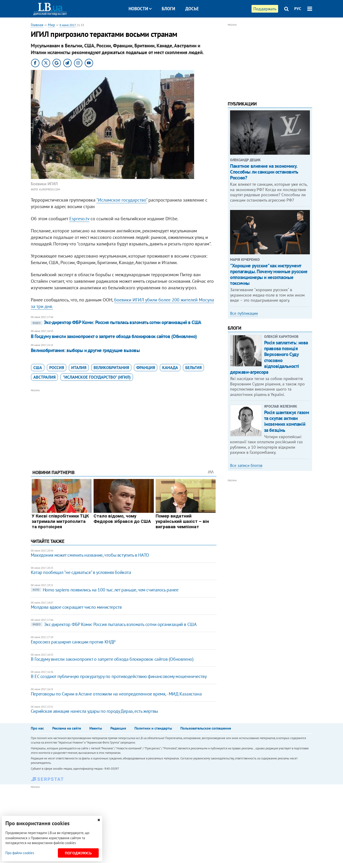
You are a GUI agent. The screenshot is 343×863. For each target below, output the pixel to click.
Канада (170, 367)
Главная (37, 24)
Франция (145, 367)
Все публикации (244, 313)
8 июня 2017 (68, 25)
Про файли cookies (19, 853)
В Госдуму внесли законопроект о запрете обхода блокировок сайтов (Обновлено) (114, 336)
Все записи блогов (246, 465)
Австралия (44, 377)
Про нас (37, 728)
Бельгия (193, 367)
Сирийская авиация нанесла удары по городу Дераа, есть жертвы (94, 711)
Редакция (118, 728)
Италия (78, 367)
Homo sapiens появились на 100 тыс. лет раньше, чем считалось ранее (105, 590)
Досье (192, 8)
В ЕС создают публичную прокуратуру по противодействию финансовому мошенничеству (118, 676)
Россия (56, 367)
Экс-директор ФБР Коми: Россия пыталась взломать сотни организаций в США (117, 322)
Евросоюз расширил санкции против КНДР (73, 642)
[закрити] (99, 820)
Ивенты (95, 728)
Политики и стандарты (153, 728)
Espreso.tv (79, 219)
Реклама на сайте (66, 728)
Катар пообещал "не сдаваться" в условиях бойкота (81, 572)
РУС (297, 8)
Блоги (168, 8)
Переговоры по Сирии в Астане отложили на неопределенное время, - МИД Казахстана (116, 694)
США (37, 367)
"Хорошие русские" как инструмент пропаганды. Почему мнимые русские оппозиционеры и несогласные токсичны (268, 274)
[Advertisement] (124, 425)
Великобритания (111, 367)
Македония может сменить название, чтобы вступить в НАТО (90, 555)
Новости (138, 8)
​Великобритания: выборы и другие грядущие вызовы (85, 350)
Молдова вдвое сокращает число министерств (76, 607)
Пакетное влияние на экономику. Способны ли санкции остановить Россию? (264, 172)
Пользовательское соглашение (205, 728)
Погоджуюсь (78, 853)
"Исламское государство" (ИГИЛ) (97, 377)
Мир (51, 24)
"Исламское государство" (121, 200)
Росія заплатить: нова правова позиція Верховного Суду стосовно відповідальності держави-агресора (269, 357)
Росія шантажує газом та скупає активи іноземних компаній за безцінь (286, 421)
